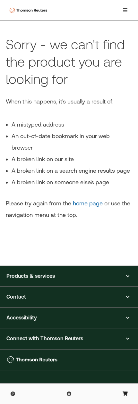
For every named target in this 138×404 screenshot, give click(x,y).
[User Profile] (69, 393)
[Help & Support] (12, 393)
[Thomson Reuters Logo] (29, 10)
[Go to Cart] (125, 393)
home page (88, 203)
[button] (69, 276)
